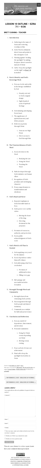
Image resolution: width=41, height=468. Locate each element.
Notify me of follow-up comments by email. (16, 435)
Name (6, 419)
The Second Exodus (28, 367)
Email (6, 423)
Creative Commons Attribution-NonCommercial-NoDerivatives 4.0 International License (20, 463)
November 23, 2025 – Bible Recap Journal (21, 382)
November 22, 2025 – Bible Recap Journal (20, 377)
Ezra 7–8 (28, 70)
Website (6, 427)
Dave (22, 365)
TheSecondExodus (21, 369)
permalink (6, 371)
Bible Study (19, 367)
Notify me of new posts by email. (14, 438)
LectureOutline (12, 369)
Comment (7, 395)
